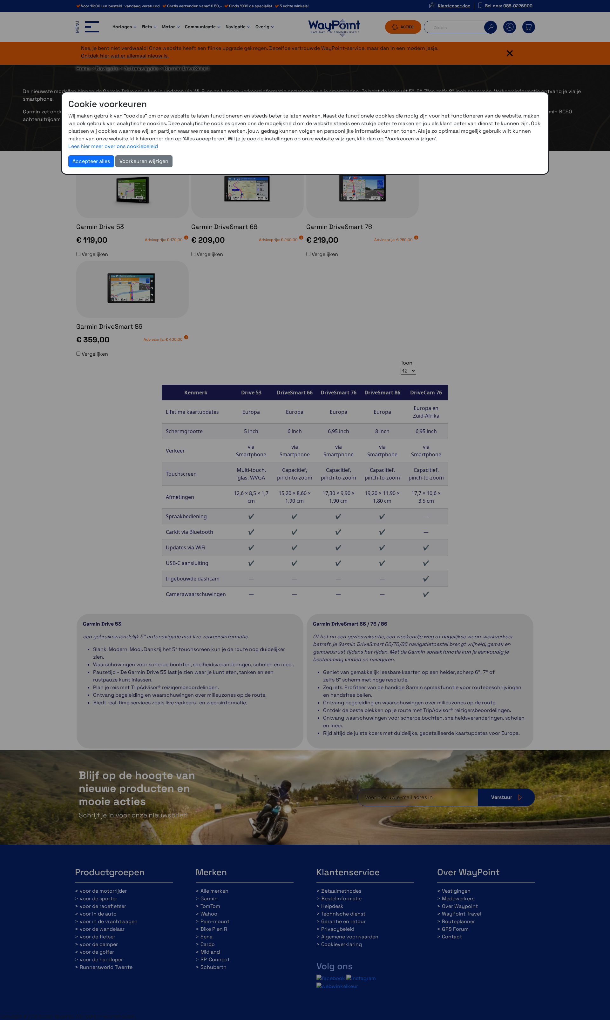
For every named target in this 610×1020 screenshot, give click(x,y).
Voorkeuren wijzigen (143, 161)
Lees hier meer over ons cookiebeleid (113, 146)
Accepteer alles (91, 161)
